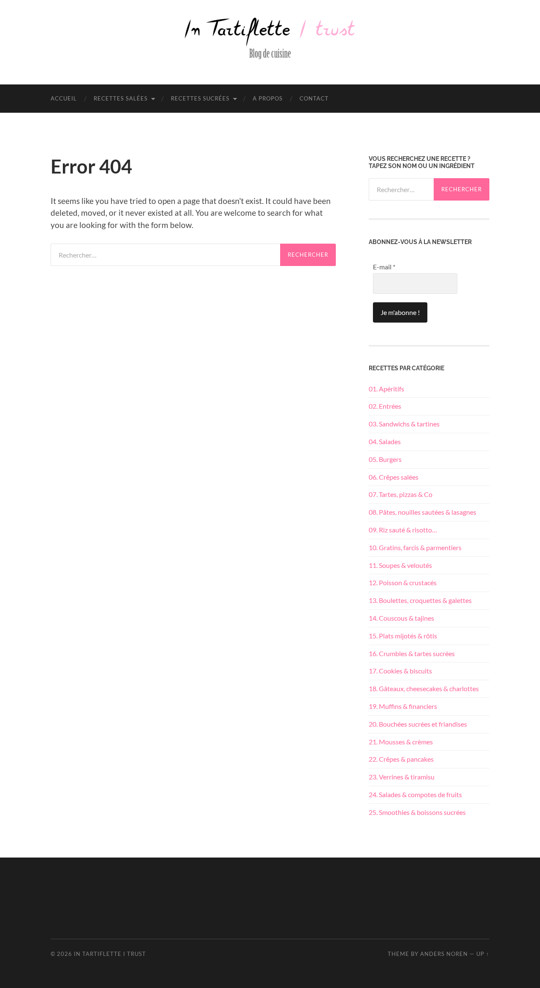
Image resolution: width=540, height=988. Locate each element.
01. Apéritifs (386, 389)
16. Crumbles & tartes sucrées (412, 653)
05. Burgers (385, 459)
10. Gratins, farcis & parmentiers (415, 547)
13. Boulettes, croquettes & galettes (420, 600)
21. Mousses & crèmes (401, 742)
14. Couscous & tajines (401, 618)
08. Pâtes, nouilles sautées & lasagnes (422, 512)
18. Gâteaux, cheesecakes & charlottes (424, 688)
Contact (314, 98)
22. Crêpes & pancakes (401, 759)
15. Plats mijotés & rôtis (403, 636)
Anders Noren (444, 953)
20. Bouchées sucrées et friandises (418, 724)
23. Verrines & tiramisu (402, 777)
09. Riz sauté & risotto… (403, 530)
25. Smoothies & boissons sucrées (417, 812)
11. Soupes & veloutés (400, 565)
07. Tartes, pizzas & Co (400, 494)
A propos (268, 98)
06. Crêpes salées (393, 477)
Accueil (64, 98)
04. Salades (385, 441)
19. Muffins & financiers (403, 706)
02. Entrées (385, 406)
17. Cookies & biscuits (400, 671)
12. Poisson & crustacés (403, 582)
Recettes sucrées (200, 98)
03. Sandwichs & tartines (404, 424)
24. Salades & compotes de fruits (415, 794)
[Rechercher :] (165, 255)
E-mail (384, 267)
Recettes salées (121, 98)
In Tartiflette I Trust (110, 953)
